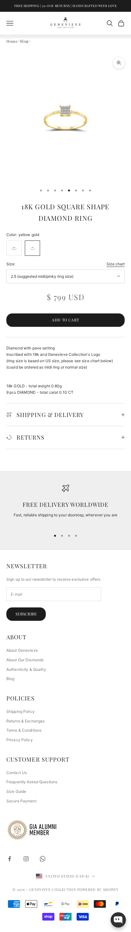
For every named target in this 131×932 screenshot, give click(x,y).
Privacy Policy (19, 739)
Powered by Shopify (98, 889)
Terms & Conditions (23, 730)
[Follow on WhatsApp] (42, 859)
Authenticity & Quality (26, 669)
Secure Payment (21, 801)
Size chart (116, 264)
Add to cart (65, 319)
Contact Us (16, 772)
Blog (10, 678)
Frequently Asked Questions (31, 781)
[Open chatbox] (118, 920)
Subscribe (26, 613)
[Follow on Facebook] (9, 859)
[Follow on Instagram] (26, 859)
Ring (24, 41)
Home (11, 41)
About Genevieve (22, 650)
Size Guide (16, 791)
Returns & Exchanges (25, 721)
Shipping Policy (20, 711)
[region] (65, 504)
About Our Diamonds (25, 659)
